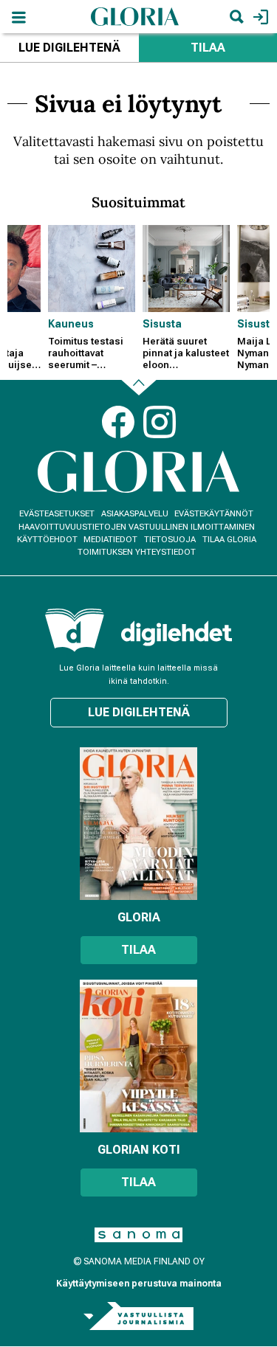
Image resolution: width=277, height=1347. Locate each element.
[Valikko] (18, 16)
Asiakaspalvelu (134, 514)
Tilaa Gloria (229, 539)
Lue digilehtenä (69, 48)
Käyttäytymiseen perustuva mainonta (139, 1283)
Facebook (118, 422)
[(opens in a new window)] (176, 633)
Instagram (159, 422)
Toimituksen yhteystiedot (137, 552)
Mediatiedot (110, 539)
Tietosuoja (170, 539)
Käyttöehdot (47, 539)
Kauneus (71, 324)
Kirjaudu (259, 16)
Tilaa (138, 950)
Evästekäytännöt (213, 514)
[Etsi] (236, 16)
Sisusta (162, 324)
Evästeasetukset (57, 514)
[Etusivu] (135, 15)
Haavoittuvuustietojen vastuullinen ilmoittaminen (136, 527)
